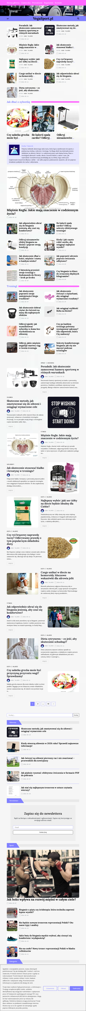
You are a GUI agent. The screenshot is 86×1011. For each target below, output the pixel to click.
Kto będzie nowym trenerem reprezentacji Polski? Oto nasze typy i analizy (46, 923)
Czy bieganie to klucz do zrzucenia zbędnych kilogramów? (67, 274)
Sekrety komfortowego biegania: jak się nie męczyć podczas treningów (67, 347)
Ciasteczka (26, 3)
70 (48, 704)
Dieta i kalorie (46, 497)
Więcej (44, 392)
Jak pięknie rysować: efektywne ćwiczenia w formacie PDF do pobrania (50, 774)
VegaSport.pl (43, 18)
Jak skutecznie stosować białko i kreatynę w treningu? (67, 47)
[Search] (78, 18)
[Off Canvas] (8, 18)
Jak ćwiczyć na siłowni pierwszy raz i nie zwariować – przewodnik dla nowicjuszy (47, 759)
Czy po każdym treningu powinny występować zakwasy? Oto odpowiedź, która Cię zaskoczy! (67, 329)
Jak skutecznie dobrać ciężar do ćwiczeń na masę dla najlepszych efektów (30, 311)
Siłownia (10, 397)
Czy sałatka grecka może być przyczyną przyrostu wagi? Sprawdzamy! (24, 673)
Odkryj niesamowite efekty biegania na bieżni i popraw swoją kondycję (29, 243)
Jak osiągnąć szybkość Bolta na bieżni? (67, 309)
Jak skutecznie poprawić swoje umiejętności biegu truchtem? (28, 295)
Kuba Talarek (28, 36)
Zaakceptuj (76, 988)
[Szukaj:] (40, 715)
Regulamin (48, 3)
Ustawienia (50, 988)
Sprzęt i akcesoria (47, 363)
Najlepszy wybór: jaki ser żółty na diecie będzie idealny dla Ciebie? (29, 63)
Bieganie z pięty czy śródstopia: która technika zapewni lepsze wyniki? (46, 910)
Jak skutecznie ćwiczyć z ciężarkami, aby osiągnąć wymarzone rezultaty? (67, 295)
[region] (43, 988)
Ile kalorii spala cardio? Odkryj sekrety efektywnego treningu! (66, 227)
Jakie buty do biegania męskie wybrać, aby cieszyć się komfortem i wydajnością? (45, 936)
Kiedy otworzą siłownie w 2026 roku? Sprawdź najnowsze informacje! (50, 744)
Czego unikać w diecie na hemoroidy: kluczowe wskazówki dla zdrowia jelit (30, 77)
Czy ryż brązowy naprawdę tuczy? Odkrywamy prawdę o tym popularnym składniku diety (24, 539)
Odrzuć (63, 988)
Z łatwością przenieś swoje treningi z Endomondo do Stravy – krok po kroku (30, 274)
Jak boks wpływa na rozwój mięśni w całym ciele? (41, 899)
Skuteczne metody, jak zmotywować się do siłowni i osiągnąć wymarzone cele (67, 29)
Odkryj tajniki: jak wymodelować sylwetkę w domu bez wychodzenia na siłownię (29, 329)
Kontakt (58, 3)
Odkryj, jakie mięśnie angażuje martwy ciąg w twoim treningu (29, 345)
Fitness (43, 432)
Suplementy (10, 464)
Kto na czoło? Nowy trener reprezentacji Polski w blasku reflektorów (47, 949)
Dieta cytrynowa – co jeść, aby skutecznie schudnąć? (29, 90)
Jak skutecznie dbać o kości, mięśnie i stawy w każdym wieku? (30, 258)
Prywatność (37, 3)
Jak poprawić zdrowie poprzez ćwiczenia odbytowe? (67, 258)
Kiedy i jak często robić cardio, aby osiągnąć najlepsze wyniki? (65, 243)
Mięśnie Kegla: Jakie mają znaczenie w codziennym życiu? (29, 47)
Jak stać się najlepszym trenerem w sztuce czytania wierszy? (46, 788)
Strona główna (13, 3)
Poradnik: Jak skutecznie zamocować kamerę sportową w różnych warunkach (30, 29)
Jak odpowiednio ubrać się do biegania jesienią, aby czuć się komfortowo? (67, 77)
